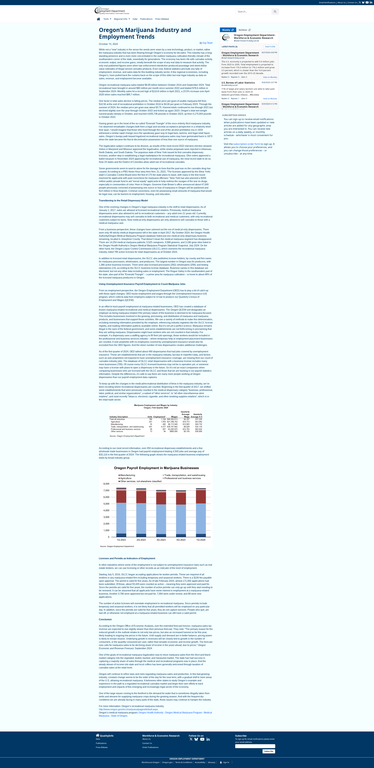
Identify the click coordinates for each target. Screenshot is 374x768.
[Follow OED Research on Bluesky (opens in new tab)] (196, 739)
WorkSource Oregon (151, 762)
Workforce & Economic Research (161, 735)
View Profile (270, 46)
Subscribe (240, 735)
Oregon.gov (167, 762)
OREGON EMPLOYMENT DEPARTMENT (187, 758)
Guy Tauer (207, 42)
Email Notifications (327, 2)
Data (98, 739)
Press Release (102, 747)
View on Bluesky (270, 77)
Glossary (211, 762)
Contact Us (352, 2)
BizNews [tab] (243, 29)
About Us (341, 2)
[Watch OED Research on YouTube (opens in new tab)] (202, 739)
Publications (101, 743)
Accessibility (200, 762)
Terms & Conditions (183, 762)
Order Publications (150, 747)
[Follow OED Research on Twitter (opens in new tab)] (191, 739)
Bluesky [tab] (226, 29)
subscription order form (246, 144)
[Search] (275, 11)
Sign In (226, 762)
